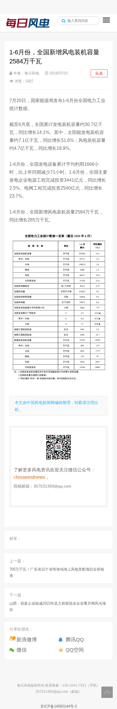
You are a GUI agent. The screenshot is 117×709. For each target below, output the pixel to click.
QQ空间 (75, 650)
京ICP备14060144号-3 (58, 706)
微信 (21, 650)
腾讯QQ (75, 639)
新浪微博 (26, 639)
